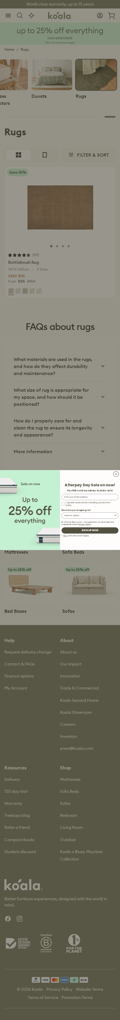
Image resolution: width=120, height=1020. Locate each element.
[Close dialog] (116, 474)
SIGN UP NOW (90, 530)
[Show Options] (115, 515)
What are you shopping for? (76, 510)
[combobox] (89, 515)
